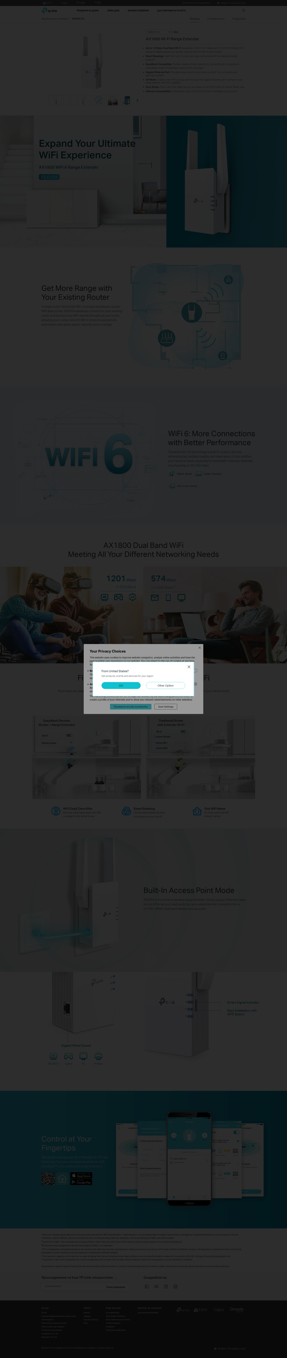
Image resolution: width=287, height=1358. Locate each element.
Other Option (166, 685)
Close (188, 667)
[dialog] (143, 679)
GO (121, 685)
